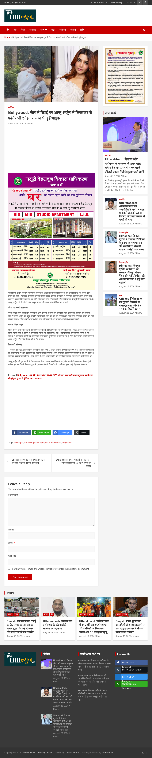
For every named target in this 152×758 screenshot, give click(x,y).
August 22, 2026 (112, 176)
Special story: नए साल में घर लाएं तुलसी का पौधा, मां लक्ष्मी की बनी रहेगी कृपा (28, 461)
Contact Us (130, 2)
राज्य (42, 29)
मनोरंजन (62, 29)
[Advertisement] (51, 148)
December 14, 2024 (17, 123)
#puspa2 (44, 442)
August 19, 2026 (87, 636)
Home (93, 2)
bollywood (67, 442)
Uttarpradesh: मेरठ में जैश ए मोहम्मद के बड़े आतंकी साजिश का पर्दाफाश (57, 624)
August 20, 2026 (50, 632)
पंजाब (16, 614)
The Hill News (28, 752)
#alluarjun (18, 442)
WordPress (107, 752)
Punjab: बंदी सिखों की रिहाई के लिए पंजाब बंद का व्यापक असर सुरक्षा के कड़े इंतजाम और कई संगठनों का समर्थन (21, 626)
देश (15, 29)
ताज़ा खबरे (110, 113)
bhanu (31, 123)
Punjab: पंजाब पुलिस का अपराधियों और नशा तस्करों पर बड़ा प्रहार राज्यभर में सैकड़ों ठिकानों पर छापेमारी (130, 626)
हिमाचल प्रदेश (123, 233)
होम (8, 29)
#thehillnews (55, 442)
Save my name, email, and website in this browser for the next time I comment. (50, 569)
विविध (46, 654)
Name (12, 529)
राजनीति (33, 29)
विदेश (23, 29)
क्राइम (73, 29)
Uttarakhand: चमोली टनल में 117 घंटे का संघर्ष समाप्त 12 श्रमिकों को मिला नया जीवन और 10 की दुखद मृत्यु (94, 626)
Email (11, 542)
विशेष (82, 29)
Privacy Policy (116, 2)
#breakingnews (31, 442)
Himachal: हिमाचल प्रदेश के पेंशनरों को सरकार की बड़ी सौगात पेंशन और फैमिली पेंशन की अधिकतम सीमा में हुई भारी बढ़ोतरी (132, 274)
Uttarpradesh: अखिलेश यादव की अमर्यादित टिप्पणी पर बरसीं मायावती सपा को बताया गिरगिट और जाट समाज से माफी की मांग (132, 211)
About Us (103, 2)
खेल (52, 29)
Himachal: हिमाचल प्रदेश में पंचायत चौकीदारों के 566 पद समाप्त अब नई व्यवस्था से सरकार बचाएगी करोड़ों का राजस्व (132, 242)
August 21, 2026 (14, 636)
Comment (14, 495)
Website (12, 555)
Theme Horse (72, 752)
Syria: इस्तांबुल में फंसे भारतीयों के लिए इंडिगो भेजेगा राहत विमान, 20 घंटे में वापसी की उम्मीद (73, 463)
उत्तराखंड (108, 155)
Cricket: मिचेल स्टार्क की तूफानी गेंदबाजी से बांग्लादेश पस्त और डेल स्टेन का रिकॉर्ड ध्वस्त (130, 303)
